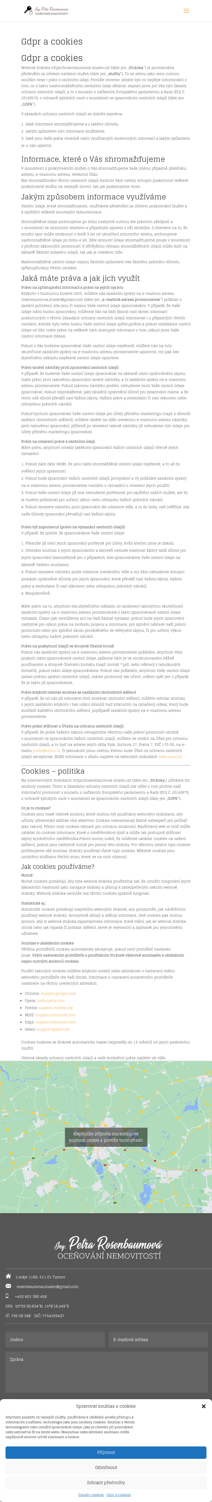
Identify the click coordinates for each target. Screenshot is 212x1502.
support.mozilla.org (56, 1008)
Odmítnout (106, 1467)
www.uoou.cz (169, 757)
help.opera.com (51, 1001)
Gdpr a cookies (119, 1495)
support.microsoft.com (56, 1015)
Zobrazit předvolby (106, 1482)
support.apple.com (53, 1029)
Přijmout (106, 1452)
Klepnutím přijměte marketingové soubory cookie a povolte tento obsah (106, 1137)
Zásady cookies (91, 1495)
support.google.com (58, 993)
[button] (203, 1406)
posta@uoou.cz (46, 751)
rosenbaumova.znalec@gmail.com (47, 1287)
